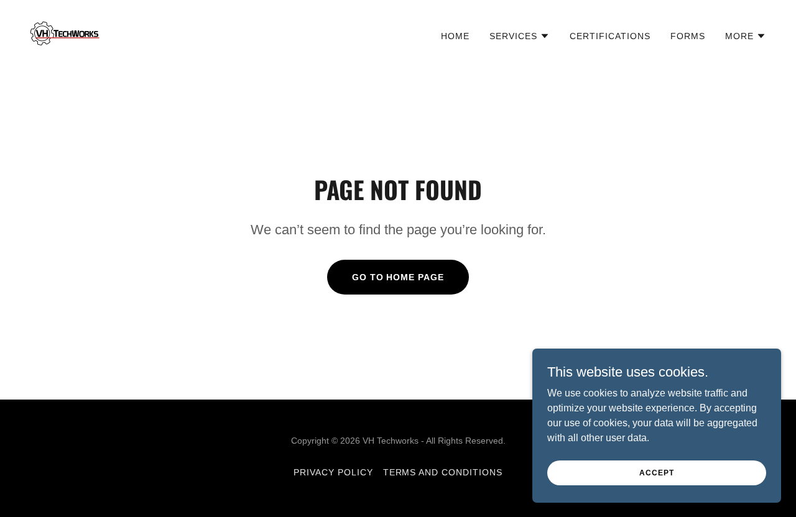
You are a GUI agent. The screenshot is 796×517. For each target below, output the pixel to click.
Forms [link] (687, 36)
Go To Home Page (398, 277)
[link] (65, 34)
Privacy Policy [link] (333, 472)
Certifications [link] (610, 36)
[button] (519, 36)
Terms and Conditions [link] (443, 472)
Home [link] (455, 36)
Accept (656, 472)
